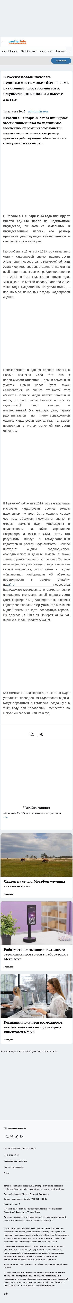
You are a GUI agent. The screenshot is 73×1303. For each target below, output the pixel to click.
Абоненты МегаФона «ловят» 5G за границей (32, 814)
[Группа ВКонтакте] (6, 1136)
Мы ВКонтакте (28, 51)
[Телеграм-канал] (16, 1136)
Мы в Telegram (9, 51)
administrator (38, 111)
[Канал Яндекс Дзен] (21, 1136)
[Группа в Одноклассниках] (11, 1136)
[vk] (32, 734)
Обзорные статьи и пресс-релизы (20, 1148)
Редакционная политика (15, 1161)
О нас (6, 1173)
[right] (69, 51)
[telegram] (42, 734)
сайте (30, 584)
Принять (61, 60)
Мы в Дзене (46, 51)
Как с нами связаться (14, 1167)
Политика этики (11, 1155)
